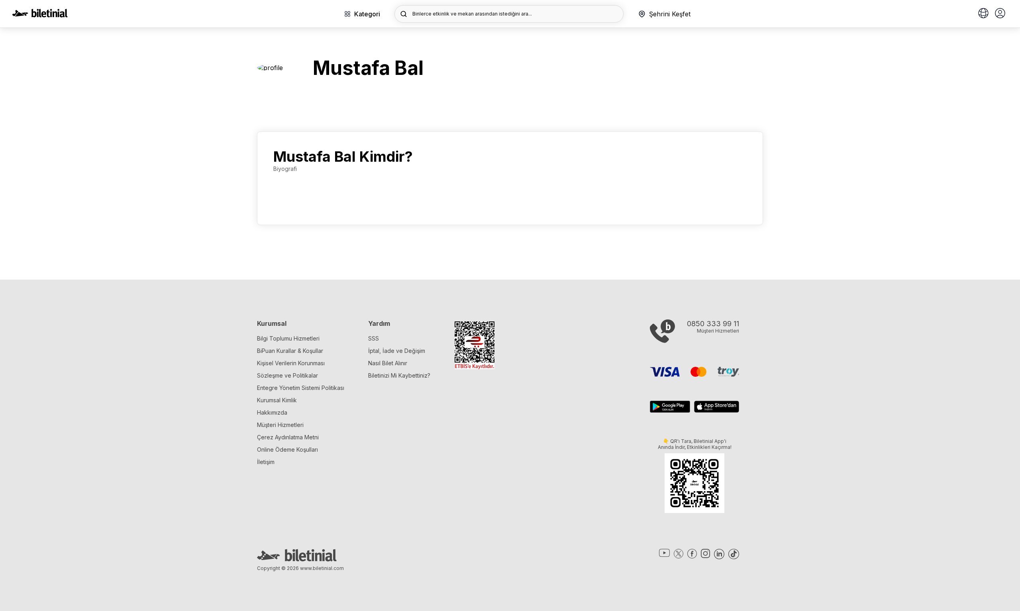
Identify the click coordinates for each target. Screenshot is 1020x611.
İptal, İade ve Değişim (396, 350)
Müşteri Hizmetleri (280, 424)
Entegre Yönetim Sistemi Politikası (300, 387)
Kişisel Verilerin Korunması (291, 363)
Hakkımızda (272, 412)
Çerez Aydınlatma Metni (288, 437)
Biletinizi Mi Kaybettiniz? (399, 375)
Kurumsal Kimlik (277, 400)
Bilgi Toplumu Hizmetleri (288, 338)
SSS (373, 338)
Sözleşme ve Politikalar (287, 375)
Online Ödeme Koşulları (287, 449)
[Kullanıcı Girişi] (1000, 14)
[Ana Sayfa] (40, 15)
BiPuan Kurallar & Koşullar (290, 350)
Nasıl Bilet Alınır (387, 363)
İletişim (266, 461)
